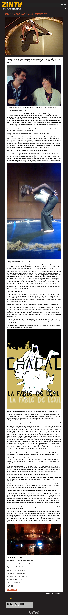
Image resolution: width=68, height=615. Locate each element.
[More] (12, 586)
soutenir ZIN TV (12, 590)
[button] (61, 5)
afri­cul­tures (22, 111)
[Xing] (9, 586)
